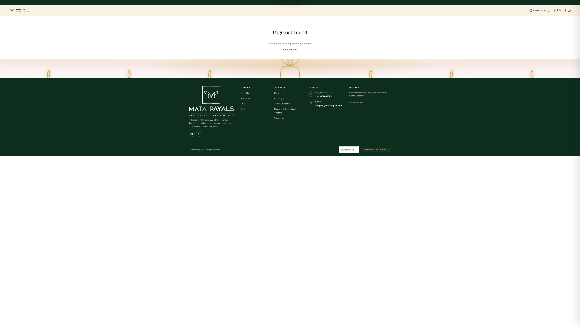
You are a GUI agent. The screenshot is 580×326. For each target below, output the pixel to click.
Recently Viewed (540, 10)
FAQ (243, 104)
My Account (279, 93)
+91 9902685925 (323, 96)
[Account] (549, 10)
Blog (243, 109)
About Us (245, 93)
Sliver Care (245, 98)
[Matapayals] (19, 10)
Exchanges (279, 98)
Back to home (290, 49)
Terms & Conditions (283, 104)
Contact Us (279, 118)
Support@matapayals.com (328, 105)
